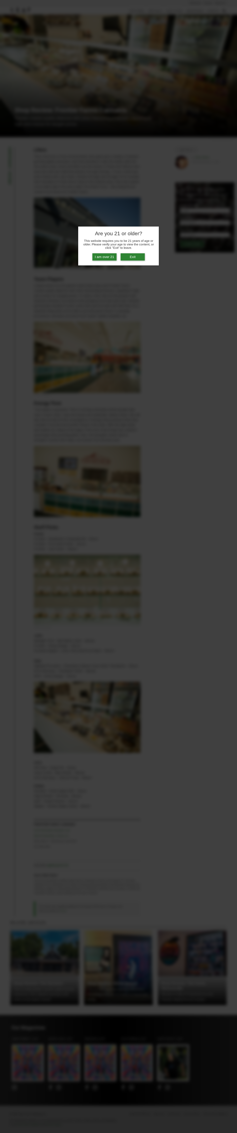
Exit (133, 257)
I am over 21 (104, 257)
